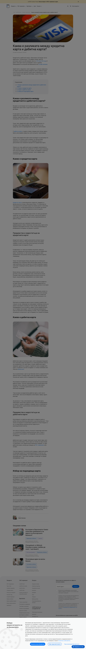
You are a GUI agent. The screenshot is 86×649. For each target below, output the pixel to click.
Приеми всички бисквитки (37, 644)
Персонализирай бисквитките (71, 644)
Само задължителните (55, 644)
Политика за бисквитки (64, 640)
